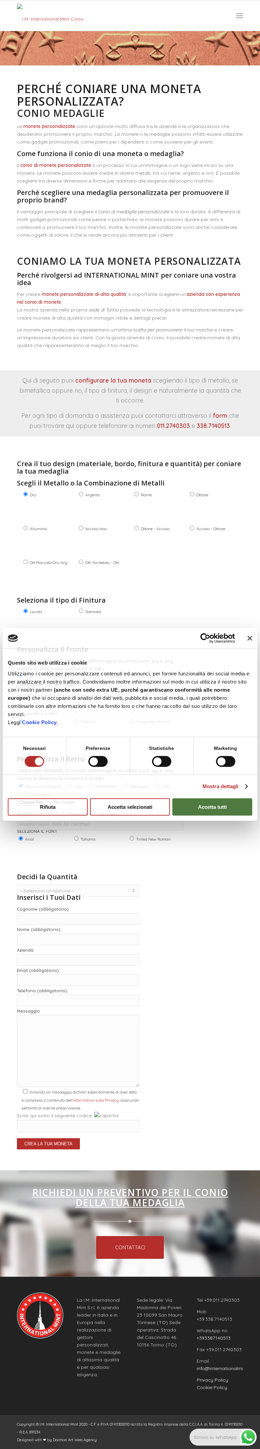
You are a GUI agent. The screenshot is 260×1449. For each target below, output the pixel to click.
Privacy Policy (212, 1380)
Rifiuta (48, 807)
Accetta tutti (212, 807)
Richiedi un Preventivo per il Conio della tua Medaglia (130, 1197)
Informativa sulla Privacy (96, 1100)
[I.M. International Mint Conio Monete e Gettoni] (52, 15)
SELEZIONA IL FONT (37, 831)
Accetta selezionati (130, 807)
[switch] (98, 761)
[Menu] (239, 15)
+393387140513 (214, 1338)
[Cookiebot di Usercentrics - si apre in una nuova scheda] (205, 638)
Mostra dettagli (220, 786)
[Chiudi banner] (249, 638)
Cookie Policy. (40, 722)
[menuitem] (239, 15)
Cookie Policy (212, 1387)
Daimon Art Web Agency (75, 1439)
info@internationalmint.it (224, 1368)
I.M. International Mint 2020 (63, 1424)
